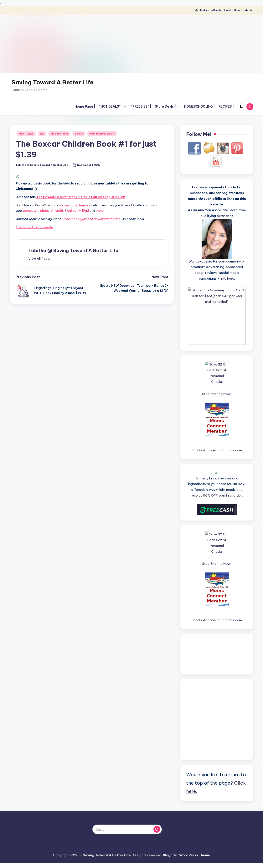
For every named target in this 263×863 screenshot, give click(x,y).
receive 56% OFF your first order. (217, 495)
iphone (44, 211)
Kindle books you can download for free (90, 219)
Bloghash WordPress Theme (186, 855)
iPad (86, 211)
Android (57, 211)
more (99, 211)
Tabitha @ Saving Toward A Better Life (73, 250)
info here (227, 278)
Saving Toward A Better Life (53, 82)
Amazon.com (59, 133)
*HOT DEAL (26, 133)
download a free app (76, 205)
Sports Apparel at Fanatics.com (217, 450)
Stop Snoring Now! (216, 394)
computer (30, 211)
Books (79, 133)
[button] (39, 259)
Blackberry (72, 211)
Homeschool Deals (102, 133)
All (42, 133)
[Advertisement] (131, 44)
